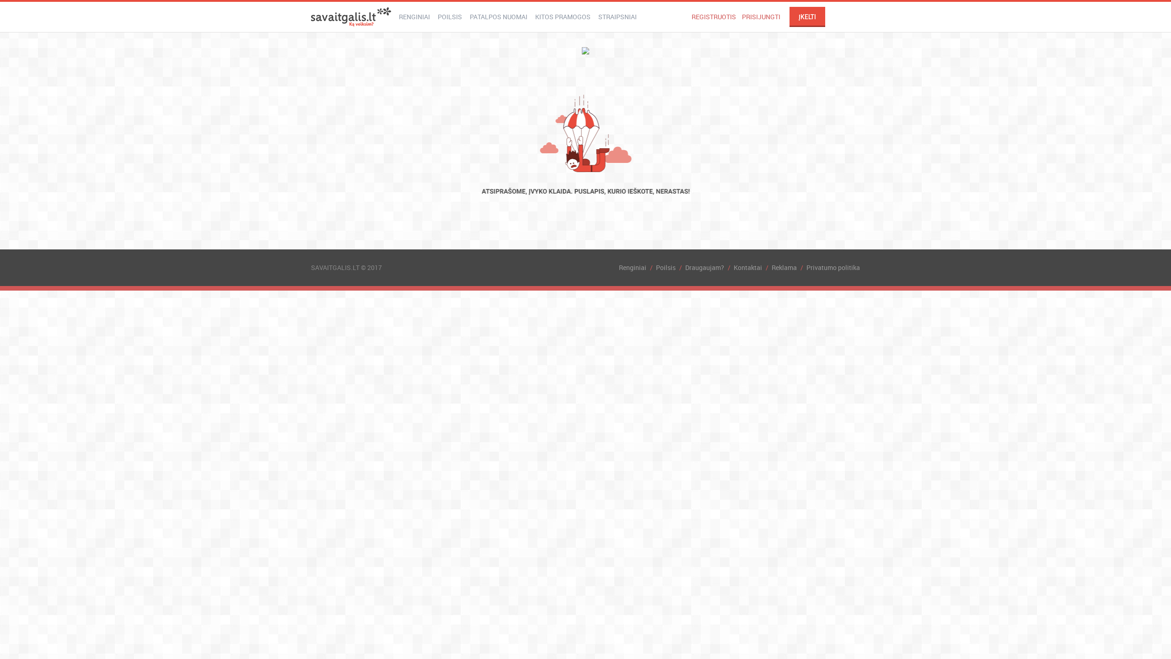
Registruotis (714, 16)
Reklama (784, 267)
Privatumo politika (833, 267)
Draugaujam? (704, 267)
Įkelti (807, 17)
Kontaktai (748, 267)
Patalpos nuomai (498, 16)
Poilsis (450, 16)
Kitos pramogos (563, 16)
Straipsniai (617, 16)
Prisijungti (761, 16)
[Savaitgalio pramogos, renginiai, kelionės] (351, 17)
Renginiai (414, 16)
